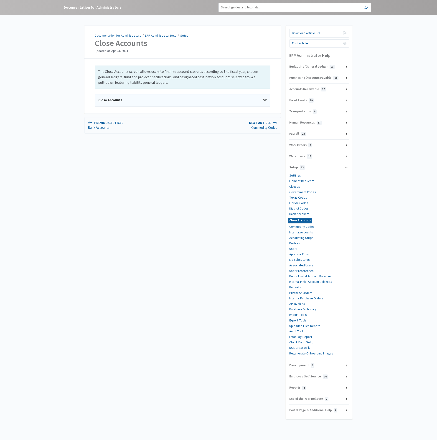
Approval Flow (299, 254)
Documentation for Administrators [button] (93, 7)
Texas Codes (298, 197)
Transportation (302, 111)
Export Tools (298, 320)
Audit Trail (296, 331)
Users (293, 249)
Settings (295, 175)
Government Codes (302, 192)
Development (301, 365)
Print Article (300, 43)
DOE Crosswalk (299, 348)
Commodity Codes (302, 227)
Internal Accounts (301, 232)
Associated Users (301, 265)
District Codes (299, 208)
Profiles (294, 243)
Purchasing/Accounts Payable (313, 78)
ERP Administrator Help (160, 35)
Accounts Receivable (307, 89)
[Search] (366, 8)
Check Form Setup (301, 342)
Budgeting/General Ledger (311, 66)
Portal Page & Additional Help (312, 410)
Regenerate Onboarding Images (311, 353)
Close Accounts (121, 43)
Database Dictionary (303, 309)
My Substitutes (299, 260)
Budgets (295, 287)
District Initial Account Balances (310, 276)
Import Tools (298, 315)
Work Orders (300, 145)
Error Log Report (300, 337)
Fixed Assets (301, 100)
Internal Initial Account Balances (310, 282)
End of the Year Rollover (308, 399)
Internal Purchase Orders (306, 298)
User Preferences (301, 271)
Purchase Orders (301, 293)
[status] (182, 77)
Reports (297, 387)
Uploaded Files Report (304, 326)
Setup (184, 35)
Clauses (294, 187)
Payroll (297, 133)
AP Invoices (297, 304)
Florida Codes (298, 203)
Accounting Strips (301, 238)
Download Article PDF (306, 33)
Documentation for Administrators (118, 35)
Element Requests (301, 181)
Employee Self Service (308, 376)
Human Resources (304, 122)
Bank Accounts (299, 214)
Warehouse (300, 156)
